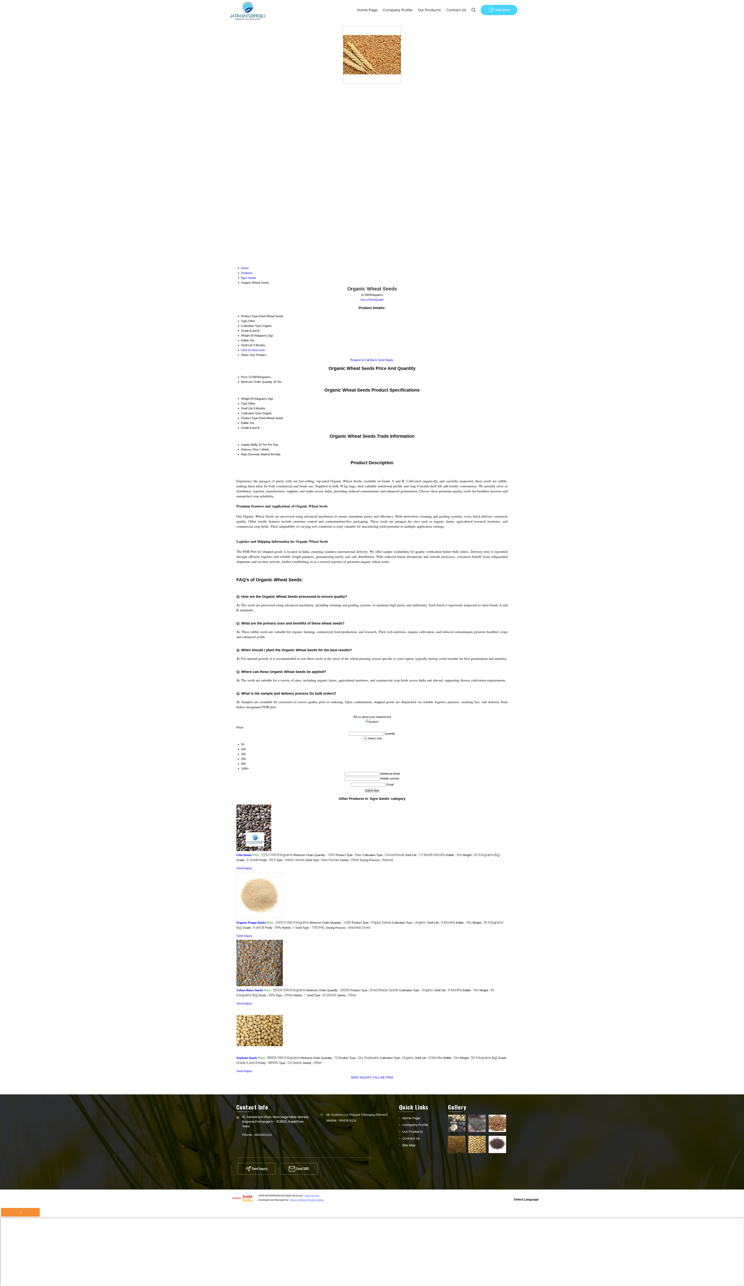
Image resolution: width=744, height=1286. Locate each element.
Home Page (367, 10)
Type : (290, 860)
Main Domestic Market (255, 454)
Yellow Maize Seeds (249, 990)
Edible (245, 423)
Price (244, 377)
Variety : (349, 860)
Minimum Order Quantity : (314, 855)
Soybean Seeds (246, 1057)
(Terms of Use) (311, 1195)
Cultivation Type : (383, 855)
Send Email (502, 10)
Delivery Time (249, 449)
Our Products (429, 10)
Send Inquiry (386, 360)
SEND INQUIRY (361, 1077)
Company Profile (397, 10)
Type (244, 403)
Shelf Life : (425, 855)
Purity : (267, 860)
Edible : (454, 855)
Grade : (247, 860)
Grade (245, 427)
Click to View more (253, 350)
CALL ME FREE (383, 1077)
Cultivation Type (251, 413)
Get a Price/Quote (372, 299)
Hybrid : (288, 927)
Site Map (409, 1145)
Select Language (526, 1199)
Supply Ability (249, 444)
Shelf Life (247, 408)
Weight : (481, 855)
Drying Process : (376, 860)
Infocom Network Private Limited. (307, 1200)
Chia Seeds (244, 855)
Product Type (249, 418)
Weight (245, 398)
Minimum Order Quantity (256, 381)
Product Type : (349, 855)
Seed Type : (322, 860)
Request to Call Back (363, 360)
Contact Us (456, 10)
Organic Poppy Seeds (251, 922)
